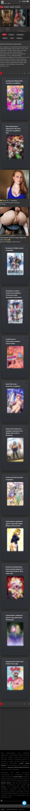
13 (28, 73)
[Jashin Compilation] (6, 18)
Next (28, 18)
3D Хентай (20, 34)
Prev (1, 18)
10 (24, 73)
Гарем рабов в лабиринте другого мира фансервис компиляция (14, 617)
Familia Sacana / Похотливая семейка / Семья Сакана (13, 341)
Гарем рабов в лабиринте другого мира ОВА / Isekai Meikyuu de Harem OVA (14, 523)
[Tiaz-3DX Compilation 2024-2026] (20, 18)
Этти (12, 38)
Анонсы (19, 38)
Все (4, 34)
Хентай (11, 34)
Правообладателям (12, 809)
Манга (5, 38)
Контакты (21, 809)
